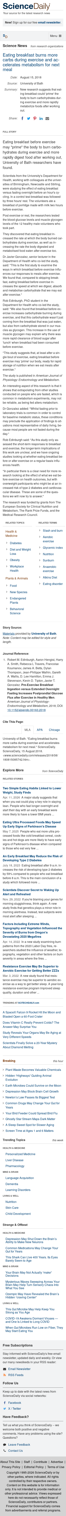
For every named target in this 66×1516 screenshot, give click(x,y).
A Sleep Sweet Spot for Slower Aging (30, 1125)
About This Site (10, 1462)
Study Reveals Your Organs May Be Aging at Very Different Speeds (32, 1034)
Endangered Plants (18, 600)
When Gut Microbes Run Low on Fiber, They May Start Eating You (34, 1329)
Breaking (9, 1061)
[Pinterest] (35, 118)
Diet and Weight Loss (20, 551)
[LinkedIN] (41, 118)
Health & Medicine (11, 533)
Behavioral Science (17, 611)
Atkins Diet (50, 577)
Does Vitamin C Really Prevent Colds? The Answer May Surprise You (31, 1024)
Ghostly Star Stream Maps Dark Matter (30, 1119)
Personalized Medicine (20, 1154)
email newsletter (49, 22)
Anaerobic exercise (49, 569)
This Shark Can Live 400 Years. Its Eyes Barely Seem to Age (32, 1259)
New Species (18, 592)
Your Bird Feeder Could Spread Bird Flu (32, 1113)
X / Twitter (14, 1408)
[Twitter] (28, 118)
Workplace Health (17, 568)
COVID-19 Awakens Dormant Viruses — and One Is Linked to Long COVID (32, 1320)
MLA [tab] (28, 730)
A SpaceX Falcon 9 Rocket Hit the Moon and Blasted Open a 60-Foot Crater (32, 1014)
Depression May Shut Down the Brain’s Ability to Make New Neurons (31, 1240)
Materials (9, 633)
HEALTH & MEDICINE (14, 1148)
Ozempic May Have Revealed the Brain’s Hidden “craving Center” (32, 1295)
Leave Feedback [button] (19, 1444)
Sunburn (48, 560)
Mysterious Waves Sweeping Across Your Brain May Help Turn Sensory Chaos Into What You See (33, 1284)
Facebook (14, 1402)
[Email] (47, 118)
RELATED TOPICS (15, 522)
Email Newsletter (19, 1369)
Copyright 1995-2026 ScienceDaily (29, 1472)
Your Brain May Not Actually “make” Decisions (29, 1274)
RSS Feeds (15, 1375)
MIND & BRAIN (10, 1171)
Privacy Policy (11, 1467)
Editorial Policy (34, 1467)
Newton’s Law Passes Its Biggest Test (30, 1097)
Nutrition (48, 554)
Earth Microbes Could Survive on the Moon (33, 1085)
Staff (27, 1462)
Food (13, 585)
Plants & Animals (17, 578)
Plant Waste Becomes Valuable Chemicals (33, 1070)
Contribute (40, 1462)
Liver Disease (14, 1160)
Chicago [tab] (54, 730)
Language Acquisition (20, 1178)
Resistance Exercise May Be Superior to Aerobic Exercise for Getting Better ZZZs (31, 968)
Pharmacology (15, 1166)
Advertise (57, 1462)
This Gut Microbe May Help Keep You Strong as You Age (30, 1311)
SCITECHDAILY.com (28, 1002)
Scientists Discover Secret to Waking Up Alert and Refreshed (31, 892)
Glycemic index (53, 547)
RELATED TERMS (47, 522)
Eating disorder (53, 584)
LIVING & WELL (11, 1195)
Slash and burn (53, 530)
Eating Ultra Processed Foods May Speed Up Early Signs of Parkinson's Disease (32, 824)
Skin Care (12, 1207)
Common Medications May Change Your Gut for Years (32, 1249)
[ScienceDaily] (26, 6)
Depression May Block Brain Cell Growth (32, 1091)
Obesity (15, 560)
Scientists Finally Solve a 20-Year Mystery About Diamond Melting (30, 1045)
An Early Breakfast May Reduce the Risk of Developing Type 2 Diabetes (32, 858)
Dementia (12, 1184)
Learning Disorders (18, 1190)
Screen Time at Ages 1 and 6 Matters (30, 1131)
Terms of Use (55, 1467)
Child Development (18, 1214)
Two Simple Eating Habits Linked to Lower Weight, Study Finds (32, 790)
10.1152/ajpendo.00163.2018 (26, 710)
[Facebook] (22, 118)
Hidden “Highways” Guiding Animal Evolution (29, 1077)
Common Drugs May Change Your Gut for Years (33, 1105)
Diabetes (16, 543)
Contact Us (15, 1450)
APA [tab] (40, 730)
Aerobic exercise (48, 539)
